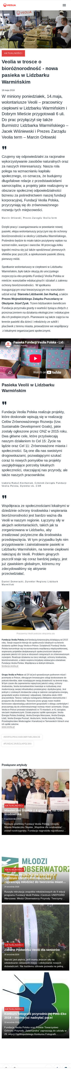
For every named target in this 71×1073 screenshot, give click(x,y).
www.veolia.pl (8, 727)
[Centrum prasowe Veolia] (9, 8)
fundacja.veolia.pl (10, 666)
